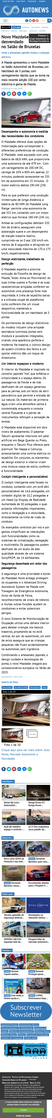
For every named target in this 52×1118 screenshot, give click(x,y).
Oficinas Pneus (42, 1031)
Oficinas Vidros (8, 1034)
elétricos (25, 27)
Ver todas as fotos (20, 687)
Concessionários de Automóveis (17, 1028)
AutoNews (7, 781)
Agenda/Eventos (9, 1024)
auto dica (33, 30)
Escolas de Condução (37, 1034)
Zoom (44, 687)
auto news (16, 27)
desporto (45, 27)
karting (14, 30)
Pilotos (21, 1034)
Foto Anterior (7, 687)
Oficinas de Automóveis (21, 1031)
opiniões (42, 30)
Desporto (6, 837)
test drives (35, 27)
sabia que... (23, 30)
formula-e (5, 30)
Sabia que (7, 894)
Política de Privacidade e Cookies (25, 1077)
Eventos (6, 950)
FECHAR (23, 1110)
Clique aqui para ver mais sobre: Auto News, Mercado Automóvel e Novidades (25, 754)
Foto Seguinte (35, 687)
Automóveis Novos (29, 1024)
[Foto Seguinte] (41, 710)
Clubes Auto (31, 1038)
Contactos (6, 1077)
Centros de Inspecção (12, 1038)
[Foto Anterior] (11, 710)
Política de (23, 1115)
